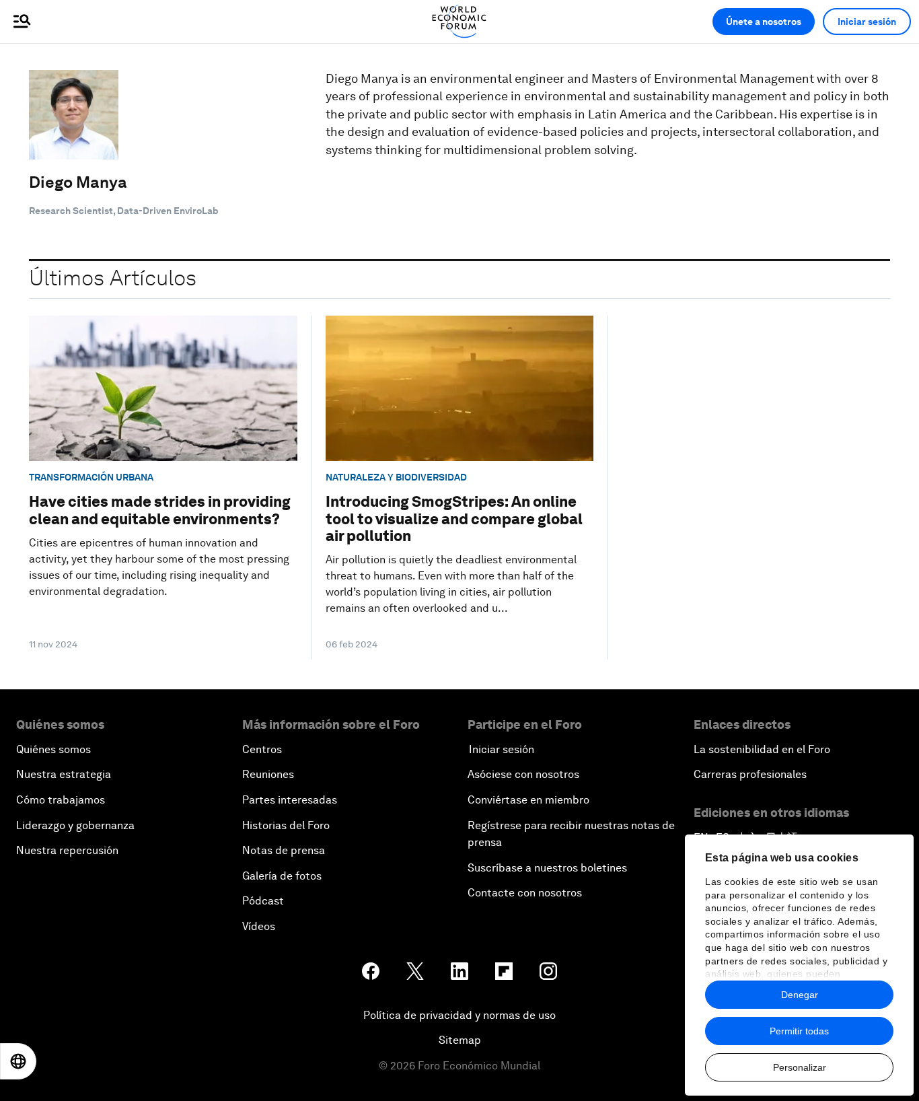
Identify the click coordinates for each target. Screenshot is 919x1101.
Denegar (799, 994)
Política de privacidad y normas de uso (459, 1015)
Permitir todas (799, 1031)
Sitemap (460, 1040)
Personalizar (799, 1067)
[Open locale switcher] (18, 1061)
